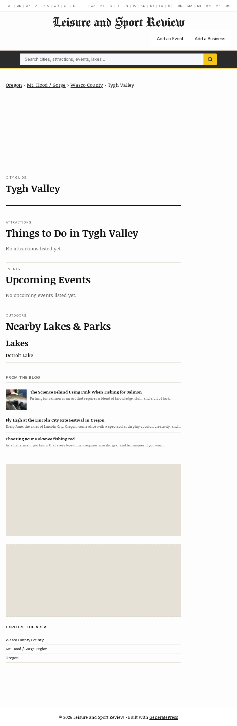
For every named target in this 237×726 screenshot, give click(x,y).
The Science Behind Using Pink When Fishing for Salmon (86, 392)
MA (189, 6)
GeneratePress (163, 717)
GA (93, 6)
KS (143, 6)
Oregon (14, 84)
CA (46, 6)
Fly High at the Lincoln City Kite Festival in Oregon (55, 420)
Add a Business (210, 38)
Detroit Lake (19, 355)
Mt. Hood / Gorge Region (27, 648)
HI (102, 6)
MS (218, 6)
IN (126, 6)
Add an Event (170, 38)
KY (152, 6)
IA (134, 6)
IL (118, 6)
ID (110, 6)
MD (180, 6)
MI (199, 6)
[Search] (210, 59)
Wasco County (87, 84)
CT (66, 6)
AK (19, 6)
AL (10, 6)
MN (208, 6)
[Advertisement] (93, 131)
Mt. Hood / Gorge (46, 84)
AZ (28, 6)
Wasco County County (25, 639)
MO (228, 6)
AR (37, 6)
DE (75, 6)
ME (170, 6)
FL (84, 6)
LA (161, 6)
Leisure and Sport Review (118, 22)
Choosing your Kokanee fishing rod (40, 439)
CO (56, 6)
